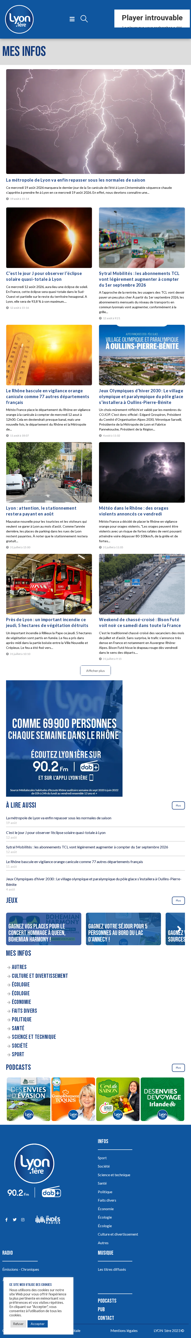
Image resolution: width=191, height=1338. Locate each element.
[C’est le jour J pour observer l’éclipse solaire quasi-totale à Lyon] (49, 237)
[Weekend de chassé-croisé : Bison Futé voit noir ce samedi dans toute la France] (142, 584)
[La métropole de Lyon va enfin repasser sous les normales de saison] (95, 121)
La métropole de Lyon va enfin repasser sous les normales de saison (75, 180)
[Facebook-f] (6, 1220)
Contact (106, 1318)
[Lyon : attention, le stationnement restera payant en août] (49, 472)
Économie (21, 1002)
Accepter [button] (37, 1324)
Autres (19, 967)
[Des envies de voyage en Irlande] (162, 1099)
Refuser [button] (18, 1324)
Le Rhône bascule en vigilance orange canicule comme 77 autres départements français (47, 396)
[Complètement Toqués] (73, 1099)
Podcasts (107, 1300)
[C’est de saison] (118, 1099)
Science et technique (34, 1037)
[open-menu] (72, 19)
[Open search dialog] (84, 19)
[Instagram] (23, 1220)
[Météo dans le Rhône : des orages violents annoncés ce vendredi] (142, 472)
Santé (18, 1028)
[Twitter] (14, 1220)
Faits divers (24, 1011)
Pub (101, 1309)
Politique (22, 1019)
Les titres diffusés (112, 1269)
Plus (178, 805)
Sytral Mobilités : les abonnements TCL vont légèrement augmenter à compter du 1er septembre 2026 (139, 279)
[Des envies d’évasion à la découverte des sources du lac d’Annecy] (28, 1099)
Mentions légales (124, 1330)
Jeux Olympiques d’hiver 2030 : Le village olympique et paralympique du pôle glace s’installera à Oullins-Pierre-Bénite (141, 396)
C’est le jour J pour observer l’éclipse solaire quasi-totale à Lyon (56, 832)
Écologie (21, 984)
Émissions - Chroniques (20, 1269)
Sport (18, 1054)
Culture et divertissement (40, 976)
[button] (179, 929)
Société (20, 1046)
